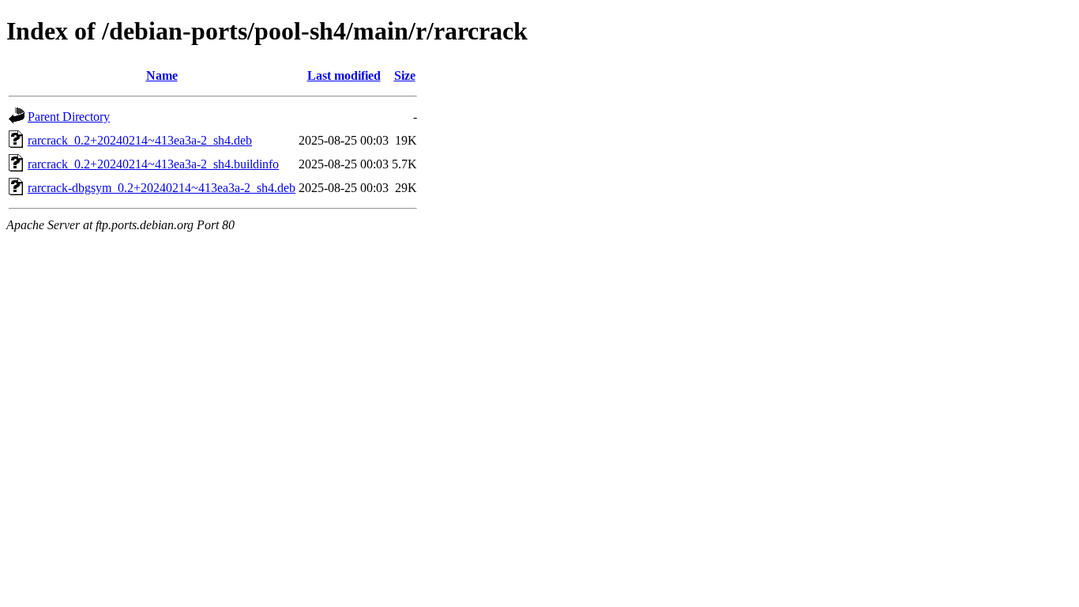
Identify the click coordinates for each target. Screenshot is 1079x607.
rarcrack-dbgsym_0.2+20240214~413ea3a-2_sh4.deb (161, 187)
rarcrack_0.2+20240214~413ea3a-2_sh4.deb (140, 140)
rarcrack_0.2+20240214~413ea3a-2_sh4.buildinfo (153, 164)
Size (404, 75)
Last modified (344, 75)
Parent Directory (69, 116)
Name (162, 75)
